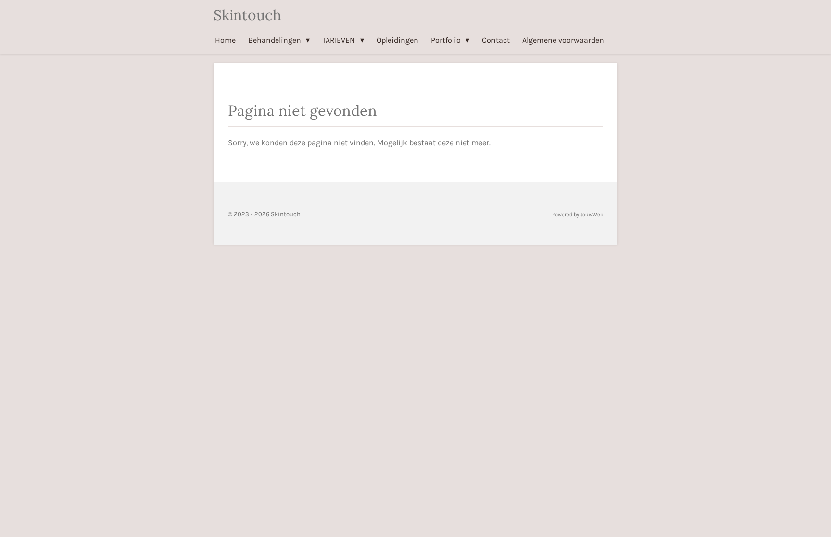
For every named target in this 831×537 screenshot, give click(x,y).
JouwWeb (591, 215)
